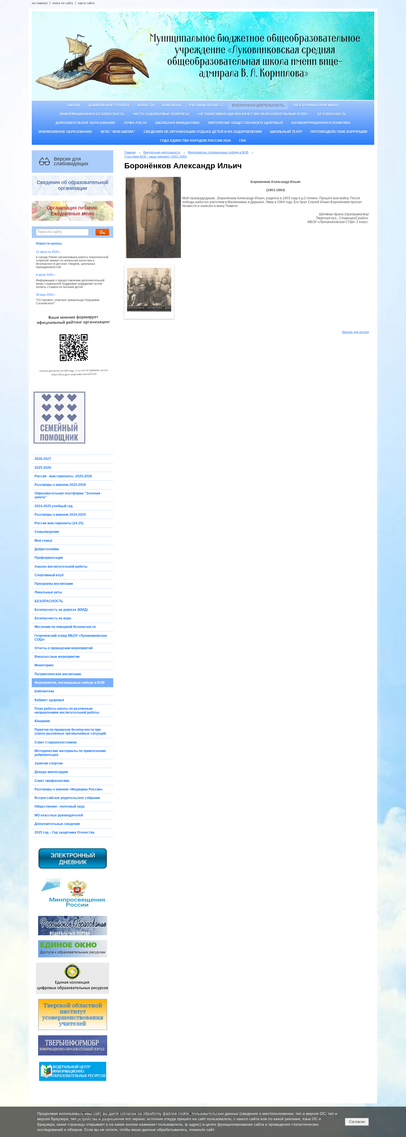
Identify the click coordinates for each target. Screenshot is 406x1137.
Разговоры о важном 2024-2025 (60, 515)
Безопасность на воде (53, 618)
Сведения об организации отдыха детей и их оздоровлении (203, 132)
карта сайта (86, 3)
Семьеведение (47, 532)
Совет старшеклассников (56, 742)
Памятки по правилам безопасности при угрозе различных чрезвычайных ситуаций (70, 731)
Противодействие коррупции (338, 132)
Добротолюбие (47, 549)
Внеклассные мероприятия (57, 657)
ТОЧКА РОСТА (135, 123)
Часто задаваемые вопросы (161, 114)
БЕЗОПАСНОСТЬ (49, 601)
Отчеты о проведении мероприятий (64, 648)
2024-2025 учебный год (54, 506)
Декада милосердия (51, 772)
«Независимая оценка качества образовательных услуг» (253, 114)
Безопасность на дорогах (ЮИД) (61, 610)
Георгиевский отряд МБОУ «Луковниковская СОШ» (71, 637)
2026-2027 (43, 459)
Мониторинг (44, 665)
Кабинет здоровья (49, 700)
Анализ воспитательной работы (61, 566)
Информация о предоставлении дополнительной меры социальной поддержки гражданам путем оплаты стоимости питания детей (70, 284)
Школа (74, 105)
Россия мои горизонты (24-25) (59, 523)
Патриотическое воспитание (58, 674)
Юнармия (42, 721)
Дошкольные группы (108, 105)
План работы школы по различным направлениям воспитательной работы (67, 710)
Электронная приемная (315, 105)
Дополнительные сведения (57, 824)
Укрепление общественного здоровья (245, 123)
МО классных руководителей (59, 815)
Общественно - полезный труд (60, 806)
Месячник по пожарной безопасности (65, 627)
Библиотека (44, 691)
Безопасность (331, 114)
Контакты (171, 105)
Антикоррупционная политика (320, 123)
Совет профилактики (52, 781)
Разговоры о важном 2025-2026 (60, 485)
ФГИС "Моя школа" (118, 132)
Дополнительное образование (85, 123)
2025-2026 (43, 468)
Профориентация (49, 558)
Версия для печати (355, 332)
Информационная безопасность (92, 114)
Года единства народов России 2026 (195, 141)
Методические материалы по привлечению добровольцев (70, 753)
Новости (145, 105)
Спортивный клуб (49, 575)
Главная (130, 152)
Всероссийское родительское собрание (67, 798)
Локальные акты (48, 592)
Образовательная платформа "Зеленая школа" (67, 495)
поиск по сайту (62, 3)
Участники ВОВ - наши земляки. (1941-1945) (155, 156)
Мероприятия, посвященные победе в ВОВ (70, 683)
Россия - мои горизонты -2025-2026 (63, 476)
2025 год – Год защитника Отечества (64, 832)
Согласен (357, 1122)
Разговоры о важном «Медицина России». (69, 789)
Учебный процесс (206, 105)
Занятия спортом (49, 763)
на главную (40, 3)
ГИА (242, 141)
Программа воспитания (54, 584)
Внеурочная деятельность (258, 105)
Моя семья (43, 541)
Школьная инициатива (177, 123)
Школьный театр (286, 132)
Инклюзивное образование (65, 132)
